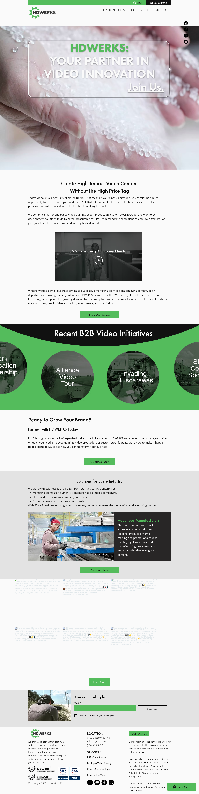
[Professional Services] (106, 554)
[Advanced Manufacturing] (92, 554)
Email (77, 721)
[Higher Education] (99, 554)
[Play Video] (99, 260)
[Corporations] (95, 554)
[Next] (164, 537)
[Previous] (35, 537)
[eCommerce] (103, 554)
